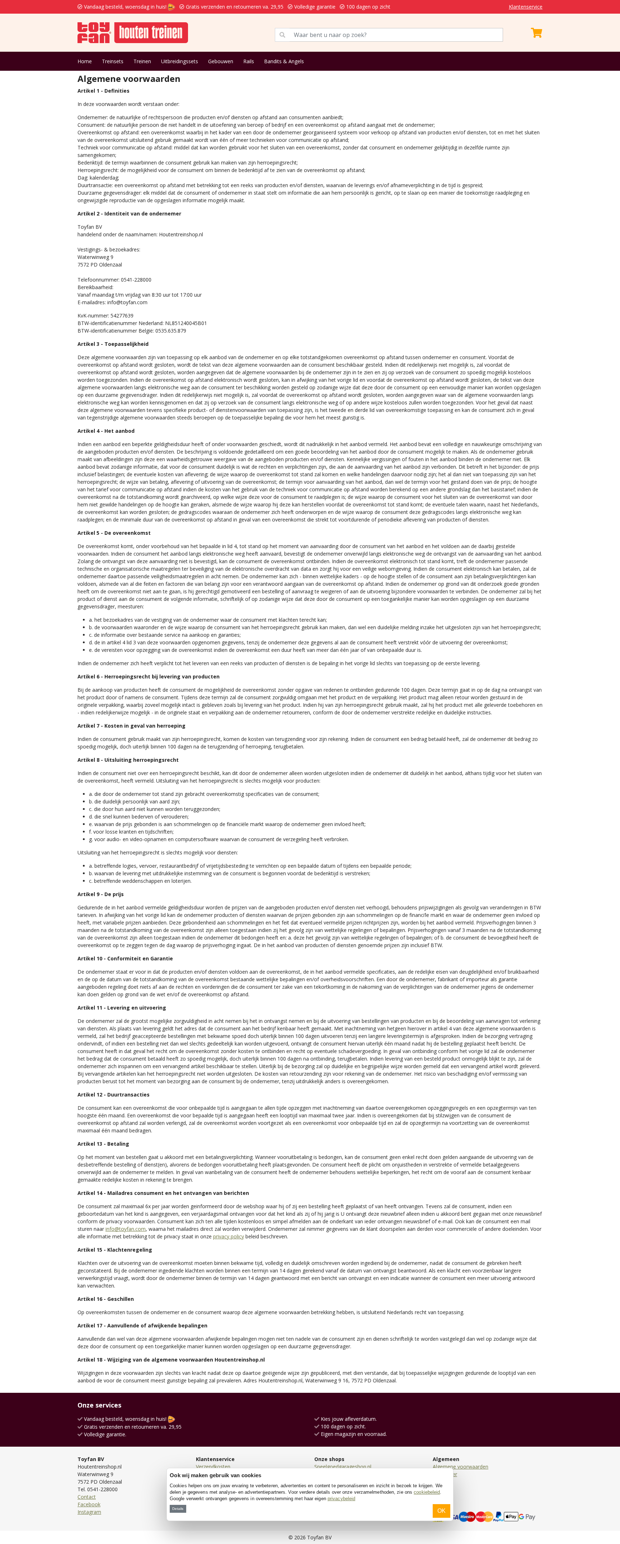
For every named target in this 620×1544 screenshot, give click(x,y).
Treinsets (112, 61)
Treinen (142, 61)
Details (177, 1509)
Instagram (89, 1511)
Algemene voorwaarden (460, 1466)
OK (441, 1511)
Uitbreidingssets (179, 61)
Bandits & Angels (284, 61)
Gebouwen (220, 61)
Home (85, 61)
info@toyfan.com (125, 1228)
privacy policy (228, 1236)
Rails (248, 61)
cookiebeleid (427, 1492)
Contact (87, 1496)
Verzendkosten (213, 1466)
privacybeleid (341, 1498)
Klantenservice (525, 6)
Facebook (89, 1504)
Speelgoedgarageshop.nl (342, 1466)
